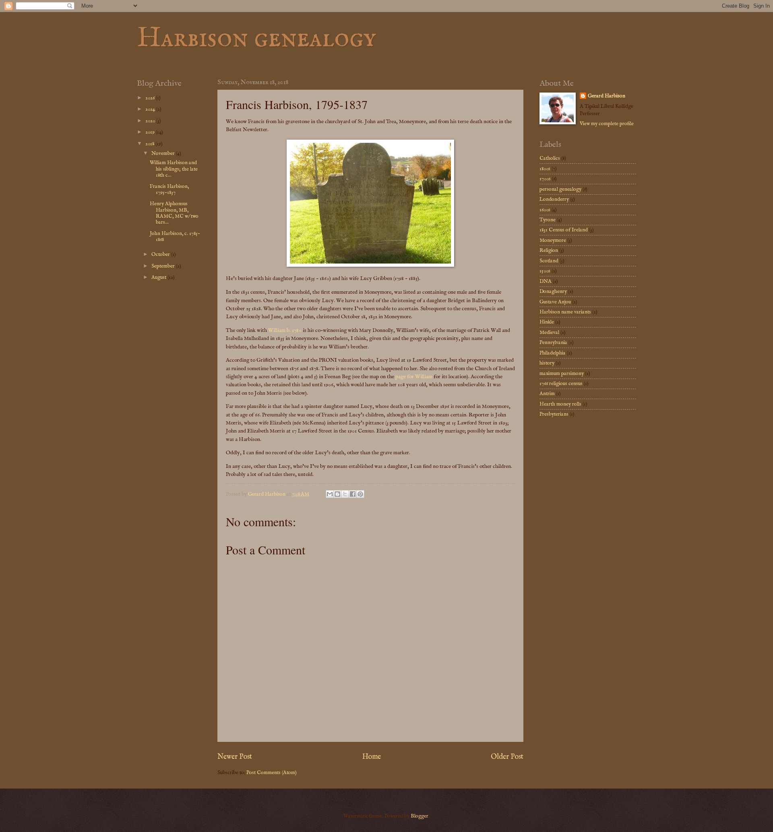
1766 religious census (561, 383)
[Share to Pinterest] (360, 494)
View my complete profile (607, 123)
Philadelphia (552, 353)
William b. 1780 (285, 330)
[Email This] (330, 494)
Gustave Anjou (555, 302)
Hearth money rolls (560, 404)
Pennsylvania (553, 342)
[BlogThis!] (337, 494)
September (163, 266)
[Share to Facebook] (353, 494)
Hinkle (546, 322)
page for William (413, 376)
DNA (545, 281)
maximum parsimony (561, 373)
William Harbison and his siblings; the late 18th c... (174, 169)
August (159, 277)
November (163, 153)
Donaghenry (553, 291)
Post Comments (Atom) (271, 772)
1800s (544, 168)
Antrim (547, 393)
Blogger (419, 816)
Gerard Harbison (606, 96)
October (161, 254)
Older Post (507, 757)
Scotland (548, 260)
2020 (150, 120)
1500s (544, 271)
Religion (548, 250)
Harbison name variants (565, 312)
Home (371, 757)
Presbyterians (553, 414)
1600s (544, 209)
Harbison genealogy (256, 38)
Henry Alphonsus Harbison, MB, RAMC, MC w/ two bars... (174, 213)
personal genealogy (560, 189)
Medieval (549, 332)
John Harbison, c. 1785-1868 (175, 236)
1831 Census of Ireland (563, 230)
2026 (150, 98)
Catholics (549, 158)
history (546, 363)
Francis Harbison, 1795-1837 (169, 189)
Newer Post (234, 757)
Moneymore (552, 240)
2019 (150, 132)
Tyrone (547, 219)
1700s (545, 178)
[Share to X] (345, 494)
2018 (150, 143)
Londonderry (554, 199)
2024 (150, 109)
